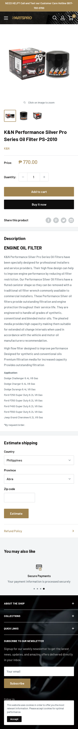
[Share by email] (71, 220)
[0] (70, 17)
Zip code (9, 489)
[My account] (63, 18)
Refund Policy (13, 531)
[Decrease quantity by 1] (23, 177)
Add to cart (39, 191)
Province (10, 470)
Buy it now (39, 204)
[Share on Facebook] (48, 220)
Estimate (16, 513)
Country (9, 451)
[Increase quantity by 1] (44, 177)
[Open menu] (6, 18)
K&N (6, 148)
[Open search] (55, 18)
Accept (14, 719)
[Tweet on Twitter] (63, 220)
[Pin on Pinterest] (56, 220)
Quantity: (10, 177)
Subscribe (17, 683)
